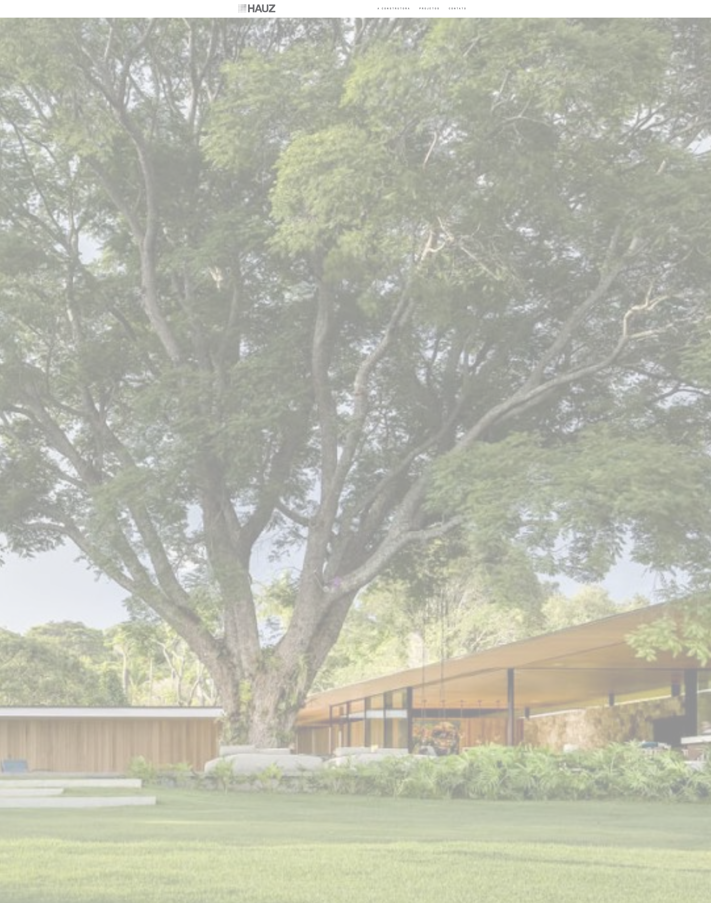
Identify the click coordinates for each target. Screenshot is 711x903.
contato (458, 8)
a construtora (394, 8)
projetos (429, 8)
